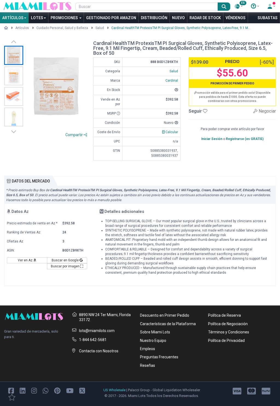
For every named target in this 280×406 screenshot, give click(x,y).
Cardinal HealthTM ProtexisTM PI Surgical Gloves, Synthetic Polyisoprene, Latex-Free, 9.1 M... (180, 28)
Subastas (268, 18)
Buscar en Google (66, 260)
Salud (99, 28)
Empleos (147, 349)
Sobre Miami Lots (155, 332)
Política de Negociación (228, 324)
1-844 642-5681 (93, 340)
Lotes (37, 18)
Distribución (154, 18)
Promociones (65, 18)
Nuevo (178, 18)
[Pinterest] (57, 390)
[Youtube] (70, 390)
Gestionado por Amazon (111, 18)
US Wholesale (114, 390)
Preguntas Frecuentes (159, 357)
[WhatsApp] (45, 390)
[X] (82, 390)
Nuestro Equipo (153, 340)
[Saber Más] (255, 6)
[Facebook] (11, 390)
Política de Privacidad (226, 340)
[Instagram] (34, 390)
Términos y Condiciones (228, 332)
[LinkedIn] (22, 390)
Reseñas (147, 365)
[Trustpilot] (12, 397)
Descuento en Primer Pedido (164, 315)
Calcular (171, 132)
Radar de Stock (205, 18)
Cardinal (171, 80)
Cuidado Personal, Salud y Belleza (62, 28)
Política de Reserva (224, 315)
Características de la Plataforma (168, 324)
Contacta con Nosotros (98, 351)
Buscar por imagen (65, 266)
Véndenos (236, 18)
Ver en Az (25, 260)
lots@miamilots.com (97, 330)
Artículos (13, 18)
